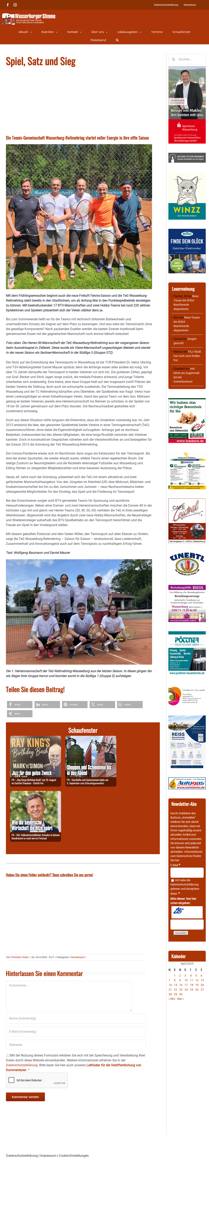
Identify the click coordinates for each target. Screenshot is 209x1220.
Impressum (48, 1156)
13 (202, 980)
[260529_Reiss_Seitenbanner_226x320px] (187, 717)
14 (170, 985)
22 (175, 989)
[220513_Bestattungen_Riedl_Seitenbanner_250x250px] (187, 587)
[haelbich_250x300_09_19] (187, 400)
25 (191, 989)
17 (186, 985)
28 (170, 994)
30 (180, 994)
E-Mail (175, 865)
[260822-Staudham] (35, 738)
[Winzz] (187, 174)
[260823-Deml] (90, 738)
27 (202, 989)
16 (180, 985)
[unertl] (187, 554)
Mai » (180, 998)
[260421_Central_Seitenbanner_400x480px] (187, 500)
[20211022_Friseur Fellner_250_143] (187, 687)
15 (175, 985)
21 (170, 989)
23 (180, 989)
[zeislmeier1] (187, 779)
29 (175, 994)
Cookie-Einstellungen (74, 1156)
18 (191, 985)
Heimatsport (77, 957)
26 (197, 989)
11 (191, 980)
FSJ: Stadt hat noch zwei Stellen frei (187, 356)
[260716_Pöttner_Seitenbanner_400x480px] (187, 633)
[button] (117, 40)
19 (197, 985)
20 (202, 985)
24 (186, 989)
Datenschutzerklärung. (22, 1065)
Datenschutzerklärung (184, 884)
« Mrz (171, 998)
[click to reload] (187, 912)
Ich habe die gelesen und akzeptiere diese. (184, 887)
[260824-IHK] (35, 793)
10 (186, 980)
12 (197, 980)
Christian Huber (20, 957)
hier (177, 860)
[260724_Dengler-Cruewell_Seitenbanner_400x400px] (187, 454)
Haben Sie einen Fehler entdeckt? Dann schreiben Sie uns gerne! (49, 874)
